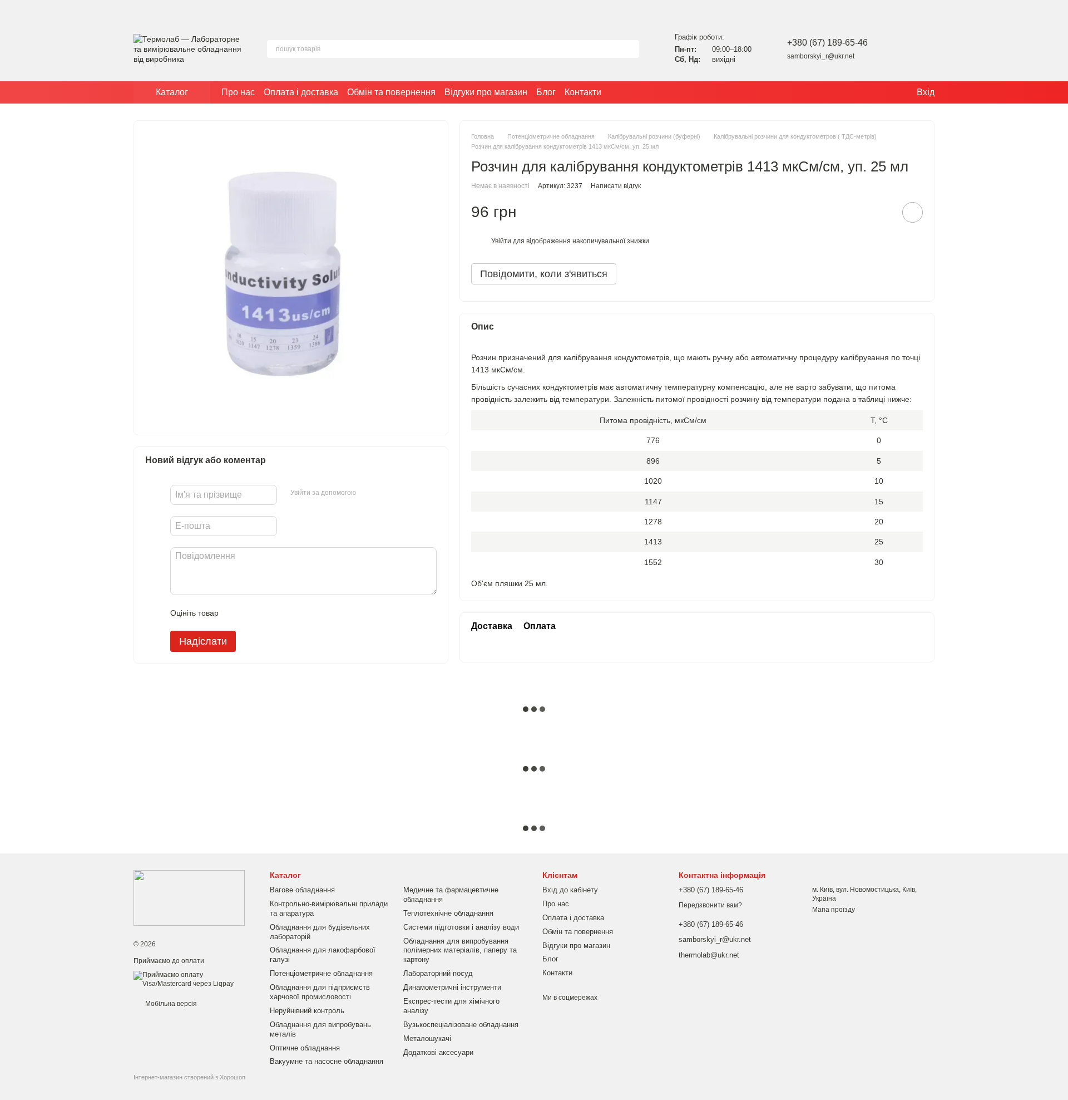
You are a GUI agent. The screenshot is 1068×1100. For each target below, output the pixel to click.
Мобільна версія (170, 1004)
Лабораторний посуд (438, 973)
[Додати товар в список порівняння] (881, 212)
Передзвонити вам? (710, 905)
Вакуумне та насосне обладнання (326, 1061)
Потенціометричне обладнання (321, 973)
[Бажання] (897, 49)
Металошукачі (427, 1038)
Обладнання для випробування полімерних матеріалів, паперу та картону (460, 950)
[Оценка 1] (237, 613)
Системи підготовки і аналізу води (461, 927)
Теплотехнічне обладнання (448, 913)
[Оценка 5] (308, 613)
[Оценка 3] (272, 613)
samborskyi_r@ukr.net (820, 56)
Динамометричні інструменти (452, 987)
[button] (1059, 8)
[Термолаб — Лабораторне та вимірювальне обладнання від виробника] (189, 897)
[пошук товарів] (630, 49)
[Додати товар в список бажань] (912, 212)
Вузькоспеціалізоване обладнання (460, 1024)
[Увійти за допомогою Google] (386, 493)
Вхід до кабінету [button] (570, 890)
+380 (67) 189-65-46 (827, 42)
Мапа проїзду (833, 910)
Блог (546, 92)
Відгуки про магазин (485, 92)
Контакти (583, 92)
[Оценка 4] (290, 613)
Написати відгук (616, 186)
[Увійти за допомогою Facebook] (368, 493)
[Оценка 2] (255, 613)
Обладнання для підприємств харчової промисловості (320, 992)
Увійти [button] (501, 241)
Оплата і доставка (301, 92)
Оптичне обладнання (305, 1048)
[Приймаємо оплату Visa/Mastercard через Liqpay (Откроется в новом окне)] (193, 979)
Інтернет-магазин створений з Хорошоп (189, 1077)
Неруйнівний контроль (307, 1010)
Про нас (238, 92)
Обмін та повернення (391, 92)
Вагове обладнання (302, 890)
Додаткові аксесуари (438, 1052)
